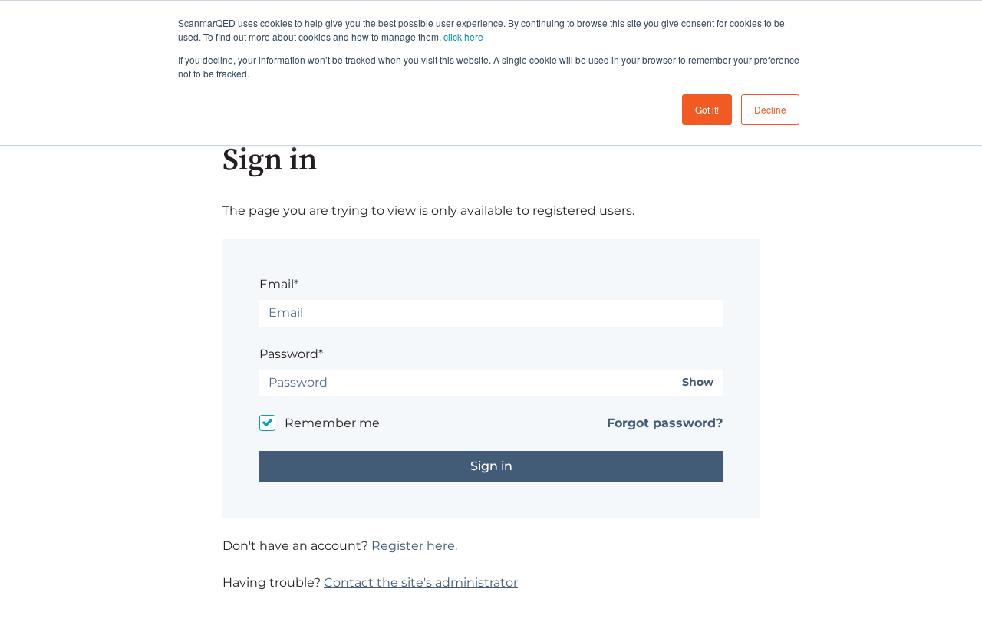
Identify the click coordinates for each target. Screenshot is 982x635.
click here (463, 36)
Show (697, 382)
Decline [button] (770, 109)
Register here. (414, 545)
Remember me (332, 423)
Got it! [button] (707, 109)
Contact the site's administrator (421, 582)
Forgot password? (665, 423)
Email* (278, 284)
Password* (291, 354)
